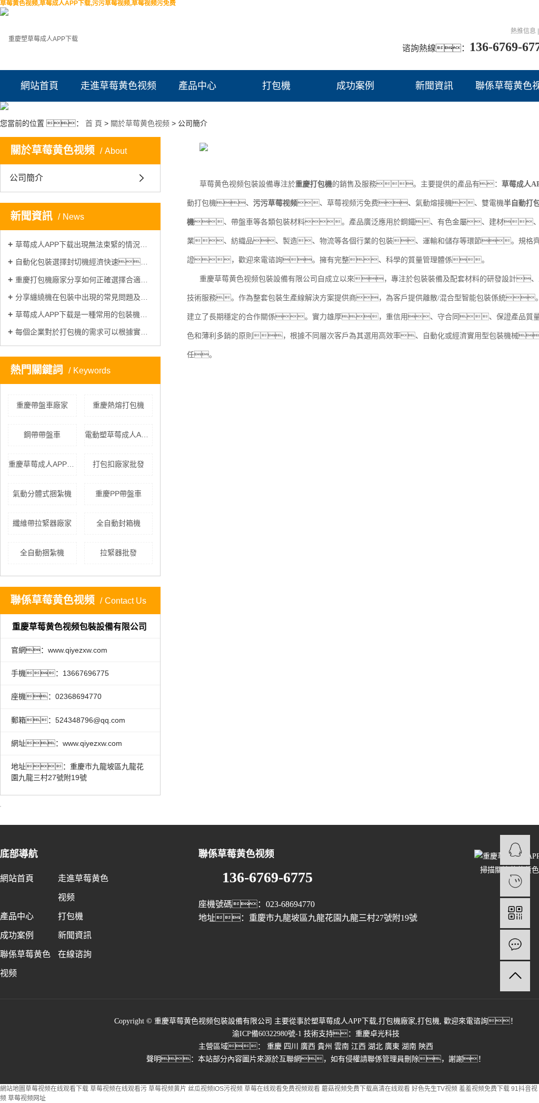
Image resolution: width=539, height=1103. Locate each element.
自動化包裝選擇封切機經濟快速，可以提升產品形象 (84, 262)
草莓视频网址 (27, 1098)
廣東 (392, 1046)
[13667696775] (515, 881)
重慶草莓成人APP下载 (42, 464)
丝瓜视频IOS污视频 (215, 1088)
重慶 (274, 1046)
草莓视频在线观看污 (118, 1088)
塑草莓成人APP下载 (343, 1021)
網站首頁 (39, 86)
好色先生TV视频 (434, 1088)
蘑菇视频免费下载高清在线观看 (366, 1088)
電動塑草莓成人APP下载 (119, 434)
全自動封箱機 (118, 523)
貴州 (324, 1046)
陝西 (425, 1046)
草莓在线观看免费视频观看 (282, 1088)
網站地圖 (12, 1088)
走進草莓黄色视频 (118, 86)
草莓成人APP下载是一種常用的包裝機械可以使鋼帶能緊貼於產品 (84, 314)
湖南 (409, 1046)
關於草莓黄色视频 (140, 123)
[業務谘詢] (515, 850)
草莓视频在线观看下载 (56, 1088)
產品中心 (197, 86)
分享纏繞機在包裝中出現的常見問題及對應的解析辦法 (84, 297)
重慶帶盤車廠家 (42, 405)
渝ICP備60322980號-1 (267, 1034)
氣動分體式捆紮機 (42, 493)
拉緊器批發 (118, 552)
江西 (358, 1046)
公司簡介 (26, 177)
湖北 (375, 1046)
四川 (291, 1046)
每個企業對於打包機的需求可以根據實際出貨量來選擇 (84, 332)
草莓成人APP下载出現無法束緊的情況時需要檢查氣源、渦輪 (84, 244)
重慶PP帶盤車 (118, 493)
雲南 (341, 1046)
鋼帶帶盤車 (42, 434)
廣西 (308, 1046)
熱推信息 (523, 31)
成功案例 (355, 86)
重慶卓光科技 (377, 1034)
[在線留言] (515, 945)
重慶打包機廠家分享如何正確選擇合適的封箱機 (84, 279)
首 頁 (93, 123)
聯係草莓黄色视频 (25, 964)
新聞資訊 (434, 86)
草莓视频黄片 (167, 1088)
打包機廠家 (396, 1021)
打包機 (276, 86)
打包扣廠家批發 (118, 464)
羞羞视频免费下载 (484, 1088)
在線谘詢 (75, 954)
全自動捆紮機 (42, 552)
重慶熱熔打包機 (118, 405)
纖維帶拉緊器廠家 (42, 523)
